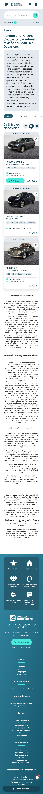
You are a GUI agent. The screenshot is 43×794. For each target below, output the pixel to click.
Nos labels (21, 757)
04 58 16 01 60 (23, 642)
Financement (22, 723)
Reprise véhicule (21, 725)
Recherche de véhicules (22, 728)
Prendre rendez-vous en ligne (21, 703)
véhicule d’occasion (15, 103)
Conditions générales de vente (21, 779)
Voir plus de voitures (21, 777)
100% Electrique (21, 116)
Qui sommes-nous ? (21, 752)
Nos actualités (21, 760)
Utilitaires (21, 669)
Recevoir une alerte (23, 789)
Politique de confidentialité (21, 782)
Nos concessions (21, 755)
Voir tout (8, 116)
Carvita (21, 733)
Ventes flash (21, 674)
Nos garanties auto (21, 706)
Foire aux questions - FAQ (21, 762)
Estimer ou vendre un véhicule (21, 689)
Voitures (21, 667)
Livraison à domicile (21, 720)
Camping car (21, 672)
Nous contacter (21, 750)
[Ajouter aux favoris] (35, 139)
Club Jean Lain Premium (21, 730)
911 (20, 434)
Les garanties (21, 735)
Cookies (21, 784)
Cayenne (25, 451)
